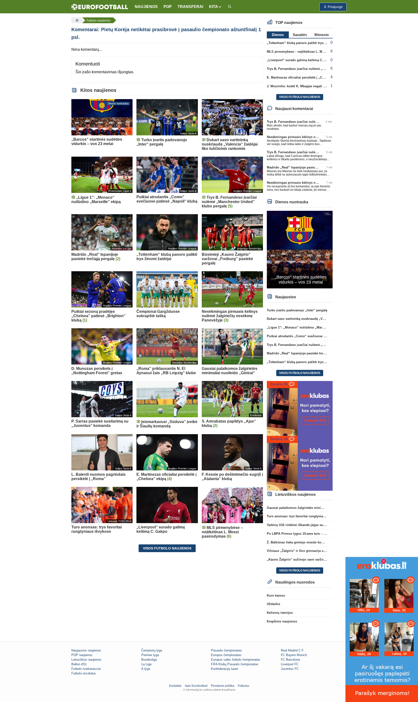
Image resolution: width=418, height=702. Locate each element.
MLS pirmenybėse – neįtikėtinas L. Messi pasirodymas (308, 51)
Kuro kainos (276, 595)
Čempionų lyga (151, 650)
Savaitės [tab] (300, 35)
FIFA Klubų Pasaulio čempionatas (234, 664)
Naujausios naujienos (86, 650)
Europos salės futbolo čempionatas (235, 659)
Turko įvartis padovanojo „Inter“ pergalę (297, 310)
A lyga (145, 669)
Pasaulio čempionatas (226, 650)
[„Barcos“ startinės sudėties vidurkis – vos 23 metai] (300, 249)
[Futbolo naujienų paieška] (229, 7)
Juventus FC (290, 669)
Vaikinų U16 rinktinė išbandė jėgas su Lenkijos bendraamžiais (313, 525)
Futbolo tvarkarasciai (86, 669)
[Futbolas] (76, 20)
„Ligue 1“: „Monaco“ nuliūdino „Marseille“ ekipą (304, 327)
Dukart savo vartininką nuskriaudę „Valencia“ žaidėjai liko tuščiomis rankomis (326, 319)
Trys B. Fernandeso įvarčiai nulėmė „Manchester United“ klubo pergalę (320, 69)
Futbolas (243, 685)
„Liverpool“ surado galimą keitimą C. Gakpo (300, 60)
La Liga (146, 664)
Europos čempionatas (226, 655)
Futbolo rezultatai (83, 673)
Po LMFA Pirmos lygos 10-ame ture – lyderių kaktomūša (309, 533)
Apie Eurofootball (196, 685)
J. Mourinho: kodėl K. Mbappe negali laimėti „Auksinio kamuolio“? (317, 86)
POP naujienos (81, 655)
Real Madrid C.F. (292, 650)
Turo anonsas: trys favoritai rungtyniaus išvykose (304, 516)
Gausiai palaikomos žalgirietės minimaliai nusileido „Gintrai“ (313, 508)
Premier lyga (150, 655)
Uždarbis (273, 604)
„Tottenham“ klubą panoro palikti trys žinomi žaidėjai (307, 43)
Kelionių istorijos (280, 612)
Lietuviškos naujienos (86, 659)
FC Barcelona (290, 659)
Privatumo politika (222, 685)
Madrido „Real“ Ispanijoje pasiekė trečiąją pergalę (304, 167)
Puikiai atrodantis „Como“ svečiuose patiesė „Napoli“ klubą (312, 336)
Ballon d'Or (79, 664)
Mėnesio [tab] (321, 35)
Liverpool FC (290, 664)
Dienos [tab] (278, 35)
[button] (215, 7)
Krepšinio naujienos (282, 621)
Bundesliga (149, 659)
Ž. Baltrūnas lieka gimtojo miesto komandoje (300, 542)
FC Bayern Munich (294, 655)
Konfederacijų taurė (224, 669)
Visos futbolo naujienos (167, 548)
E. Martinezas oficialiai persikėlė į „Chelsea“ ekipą (305, 77)
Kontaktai (175, 685)
